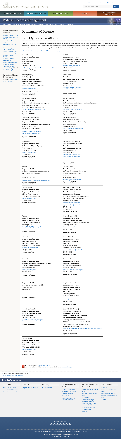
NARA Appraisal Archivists (10, 390)
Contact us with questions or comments (12, 375)
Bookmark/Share (105, 3)
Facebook (51, 424)
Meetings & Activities (9, 64)
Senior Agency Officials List (10, 392)
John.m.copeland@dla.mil (71, 157)
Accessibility (44, 431)
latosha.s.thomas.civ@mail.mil (73, 128)
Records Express (47, 387)
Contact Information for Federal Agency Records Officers (42, 24)
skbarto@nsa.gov (68, 299)
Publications (85, 397)
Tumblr (60, 424)
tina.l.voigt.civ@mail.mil (30, 248)
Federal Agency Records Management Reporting (10, 52)
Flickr (69, 424)
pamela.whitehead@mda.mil (72, 250)
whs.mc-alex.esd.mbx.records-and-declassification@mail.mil (82, 328)
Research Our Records (12, 13)
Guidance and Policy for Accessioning (9, 45)
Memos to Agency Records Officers (10, 38)
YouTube (63, 424)
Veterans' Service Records (36, 13)
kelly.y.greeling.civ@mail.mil (72, 88)
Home (4, 24)
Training (103, 399)
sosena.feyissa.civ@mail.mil (72, 180)
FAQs (83, 391)
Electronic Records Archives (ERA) (8, 59)
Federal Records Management (16, 24)
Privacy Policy (53, 431)
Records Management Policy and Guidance (9, 48)
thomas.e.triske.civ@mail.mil (31, 131)
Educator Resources (60, 13)
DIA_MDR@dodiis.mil (29, 152)
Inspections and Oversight (108, 393)
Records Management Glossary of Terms (88, 400)
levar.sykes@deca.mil (29, 89)
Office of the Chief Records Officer (30, 388)
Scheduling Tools (86, 409)
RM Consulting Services (88, 407)
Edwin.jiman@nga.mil (29, 270)
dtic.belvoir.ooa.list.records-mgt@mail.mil (36, 181)
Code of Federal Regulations (90, 389)
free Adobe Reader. (43, 365)
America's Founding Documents (109, 13)
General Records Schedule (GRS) (109, 390)
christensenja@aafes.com (71, 66)
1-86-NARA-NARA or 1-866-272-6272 (60, 436)
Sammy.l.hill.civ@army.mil (71, 203)
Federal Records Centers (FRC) (10, 41)
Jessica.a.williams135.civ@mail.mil (33, 109)
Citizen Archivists (93, 3)
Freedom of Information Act (66, 431)
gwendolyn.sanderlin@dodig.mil (32, 320)
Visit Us (84, 13)
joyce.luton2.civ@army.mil (71, 205)
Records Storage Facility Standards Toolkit (89, 404)
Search (116, 6)
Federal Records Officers (10, 387)
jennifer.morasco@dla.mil (71, 154)
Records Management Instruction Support (9, 67)
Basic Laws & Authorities (10, 62)
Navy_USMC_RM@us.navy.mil (31, 227)
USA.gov (84, 431)
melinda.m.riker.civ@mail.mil (72, 109)
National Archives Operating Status (10, 80)
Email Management (67, 393)
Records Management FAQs (11, 35)
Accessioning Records (68, 389)
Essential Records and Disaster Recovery (68, 399)
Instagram (57, 424)
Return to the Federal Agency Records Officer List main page (41, 51)
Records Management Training (9, 55)
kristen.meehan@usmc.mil (72, 227)
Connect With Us (60, 421)
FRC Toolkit (85, 412)
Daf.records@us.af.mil (29, 198)
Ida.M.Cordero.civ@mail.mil (31, 134)
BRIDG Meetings (66, 396)
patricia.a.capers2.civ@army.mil (73, 270)
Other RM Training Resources (10, 70)
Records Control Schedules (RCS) (109, 396)
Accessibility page (67, 367)
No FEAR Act (77, 431)
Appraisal (104, 387)
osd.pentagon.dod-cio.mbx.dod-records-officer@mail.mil (40, 68)
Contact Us (115, 3)
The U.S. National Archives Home (25, 5)
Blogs (66, 424)
